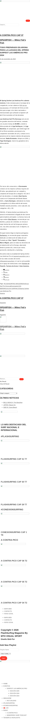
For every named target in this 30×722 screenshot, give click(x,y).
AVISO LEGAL (8, 613)
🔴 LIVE (5, 708)
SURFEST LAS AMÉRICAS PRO (17, 688)
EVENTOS (6, 686)
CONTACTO (8, 611)
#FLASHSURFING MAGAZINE (13, 284)
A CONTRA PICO (9, 540)
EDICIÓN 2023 (14, 696)
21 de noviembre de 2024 (8, 59)
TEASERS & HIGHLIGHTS (11, 717)
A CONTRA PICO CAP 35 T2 (14, 582)
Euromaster (14, 286)
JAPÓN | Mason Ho (9, 405)
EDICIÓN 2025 (14, 691)
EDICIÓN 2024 (14, 693)
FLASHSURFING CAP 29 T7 (14, 504)
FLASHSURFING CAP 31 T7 (14, 459)
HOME (5, 683)
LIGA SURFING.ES (14, 288)
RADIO (5, 710)
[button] (15, 27)
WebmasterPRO (22, 639)
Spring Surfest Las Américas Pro (17, 212)
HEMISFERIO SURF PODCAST (17, 715)
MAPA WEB (8, 609)
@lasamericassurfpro (7, 261)
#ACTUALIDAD (11, 700)
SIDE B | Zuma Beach (10, 407)
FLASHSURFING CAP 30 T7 (14, 482)
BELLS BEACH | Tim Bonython (12, 402)
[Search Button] (21, 379)
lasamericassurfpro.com (20, 256)
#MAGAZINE (7, 698)
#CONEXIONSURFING (12, 509)
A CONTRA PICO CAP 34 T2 (14, 603)
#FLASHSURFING (10, 436)
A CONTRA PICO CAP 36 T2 (14, 561)
